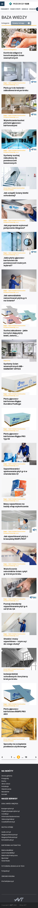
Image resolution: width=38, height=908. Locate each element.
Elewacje (25, 9)
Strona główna (7, 776)
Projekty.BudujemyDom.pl (11, 811)
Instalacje (5, 786)
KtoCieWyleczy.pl (8, 881)
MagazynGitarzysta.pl (9, 835)
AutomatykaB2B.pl (8, 853)
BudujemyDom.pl (8, 809)
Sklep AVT (22, 905)
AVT (11, 905)
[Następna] (35, 757)
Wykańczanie (6, 789)
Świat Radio (6, 861)
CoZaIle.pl (5, 814)
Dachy (4, 781)
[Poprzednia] (2, 757)
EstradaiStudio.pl (8, 840)
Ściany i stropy (15, 9)
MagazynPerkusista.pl (9, 837)
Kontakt (4, 794)
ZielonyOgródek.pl (8, 819)
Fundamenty (5, 9)
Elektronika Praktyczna (10, 855)
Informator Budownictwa (10, 817)
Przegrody (5, 778)
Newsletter (5, 792)
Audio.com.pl (6, 832)
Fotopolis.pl (5, 871)
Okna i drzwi (6, 784)
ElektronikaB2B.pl (7, 850)
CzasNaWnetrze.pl (8, 822)
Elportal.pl (5, 858)
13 (26, 757)
